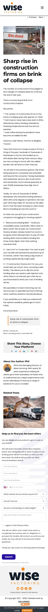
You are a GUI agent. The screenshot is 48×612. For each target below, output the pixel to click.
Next (41, 17)
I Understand (27, 610)
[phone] (30, 588)
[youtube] (18, 588)
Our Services (33, 592)
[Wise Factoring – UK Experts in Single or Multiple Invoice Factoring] (12, 2)
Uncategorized (14, 333)
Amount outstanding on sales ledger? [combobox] (20, 508)
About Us (24, 592)
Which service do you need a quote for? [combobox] (21, 494)
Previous (33, 17)
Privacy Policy (15, 592)
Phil (6, 331)
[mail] (26, 588)
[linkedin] (22, 588)
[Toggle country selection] (6, 487)
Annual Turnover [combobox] (10, 501)
